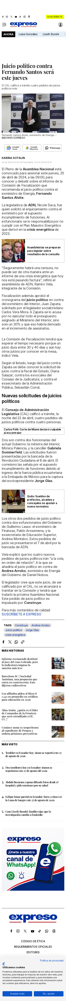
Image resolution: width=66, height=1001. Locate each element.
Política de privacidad (51, 960)
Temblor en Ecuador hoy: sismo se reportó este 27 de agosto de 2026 (33, 754)
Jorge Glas (32, 630)
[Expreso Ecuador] (33, 921)
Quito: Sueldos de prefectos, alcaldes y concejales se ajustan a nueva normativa (42, 501)
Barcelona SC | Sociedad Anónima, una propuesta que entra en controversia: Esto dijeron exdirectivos (19, 680)
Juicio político (13, 630)
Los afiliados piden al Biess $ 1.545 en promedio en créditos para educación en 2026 (20, 696)
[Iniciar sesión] (61, 25)
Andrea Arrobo (40, 625)
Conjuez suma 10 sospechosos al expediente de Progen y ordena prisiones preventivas (20, 730)
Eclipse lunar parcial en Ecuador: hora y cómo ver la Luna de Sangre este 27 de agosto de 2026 (33, 798)
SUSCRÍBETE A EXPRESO (21, 614)
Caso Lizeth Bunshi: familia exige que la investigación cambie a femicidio (28, 813)
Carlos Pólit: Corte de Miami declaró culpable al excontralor (32, 431)
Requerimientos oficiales (33, 946)
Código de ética (33, 941)
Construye (21, 625)
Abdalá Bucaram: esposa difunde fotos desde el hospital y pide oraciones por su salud (31, 783)
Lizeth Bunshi (51, 34)
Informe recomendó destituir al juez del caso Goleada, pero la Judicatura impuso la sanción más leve (20, 663)
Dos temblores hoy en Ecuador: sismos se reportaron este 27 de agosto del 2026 (28, 769)
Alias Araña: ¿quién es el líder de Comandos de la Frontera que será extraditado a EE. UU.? (20, 714)
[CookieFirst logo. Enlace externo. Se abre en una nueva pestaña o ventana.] (4, 964)
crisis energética (15, 634)
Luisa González (28, 34)
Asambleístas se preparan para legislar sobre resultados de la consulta (44, 251)
